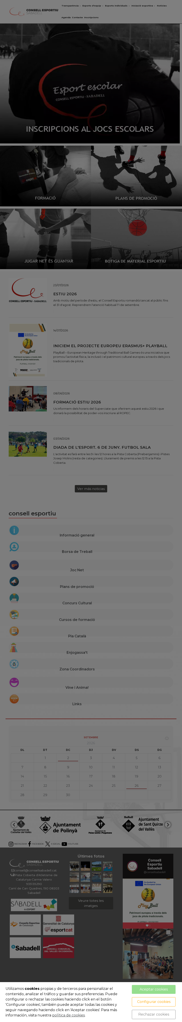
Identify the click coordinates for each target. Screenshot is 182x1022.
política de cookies (68, 1015)
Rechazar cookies (153, 1014)
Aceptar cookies (154, 989)
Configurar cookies (153, 1002)
